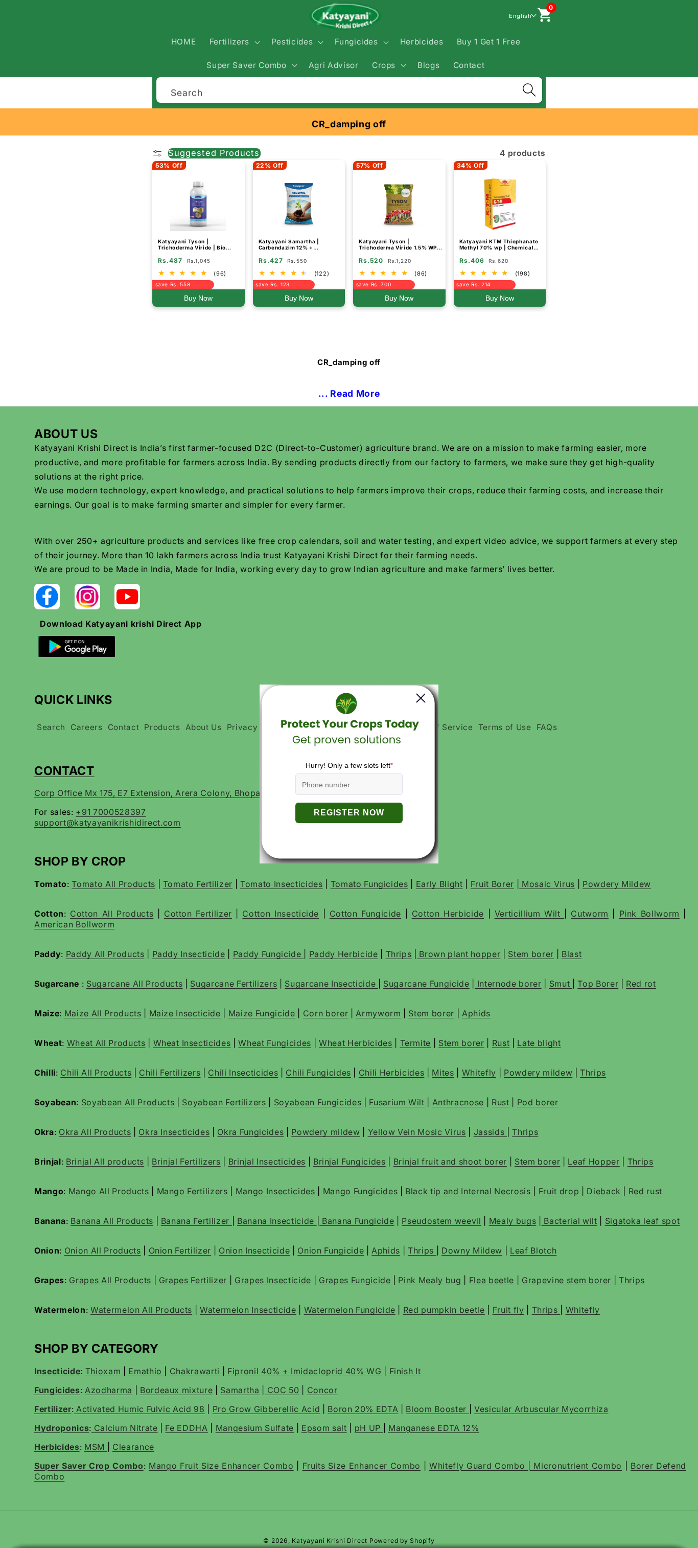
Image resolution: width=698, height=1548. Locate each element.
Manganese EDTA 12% (433, 1428)
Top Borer (597, 983)
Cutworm (590, 913)
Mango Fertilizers (192, 1191)
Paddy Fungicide (268, 954)
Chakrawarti (195, 1371)
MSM (95, 1447)
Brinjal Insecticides (267, 1161)
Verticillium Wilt (529, 913)
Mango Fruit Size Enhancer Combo (221, 1466)
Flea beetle (491, 1280)
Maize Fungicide (261, 1013)
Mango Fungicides (360, 1191)
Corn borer (325, 1013)
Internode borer (508, 983)
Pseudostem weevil (441, 1221)
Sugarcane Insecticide (331, 983)
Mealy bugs (513, 1221)
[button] (233, 42)
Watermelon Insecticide (248, 1310)
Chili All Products (95, 1072)
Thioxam (103, 1371)
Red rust (645, 1191)
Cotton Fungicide (365, 913)
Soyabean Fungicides (318, 1102)
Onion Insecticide (254, 1250)
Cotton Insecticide (280, 913)
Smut (560, 983)
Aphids (476, 1013)
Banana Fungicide (356, 1221)
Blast (571, 954)
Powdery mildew (538, 1072)
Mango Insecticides (275, 1191)
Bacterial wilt (569, 1221)
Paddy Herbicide (343, 954)
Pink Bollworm (649, 913)
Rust (501, 1043)
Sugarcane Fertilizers (233, 983)
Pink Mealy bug (429, 1280)
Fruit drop (559, 1191)
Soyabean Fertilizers (225, 1102)
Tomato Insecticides (281, 884)
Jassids (490, 1132)
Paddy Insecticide (188, 954)
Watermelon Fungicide (349, 1310)
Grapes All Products (110, 1280)
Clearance (133, 1447)
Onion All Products (102, 1250)
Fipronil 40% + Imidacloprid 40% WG (304, 1371)
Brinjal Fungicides (349, 1161)
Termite (415, 1043)
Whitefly (479, 1072)
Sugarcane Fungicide (426, 983)
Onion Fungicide (330, 1250)
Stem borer (531, 954)
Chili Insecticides (243, 1072)
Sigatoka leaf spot (642, 1221)
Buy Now (198, 298)
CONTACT (64, 770)
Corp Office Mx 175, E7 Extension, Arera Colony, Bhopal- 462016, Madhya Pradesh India (214, 793)
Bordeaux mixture (176, 1390)
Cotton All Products (111, 913)
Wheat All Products (106, 1043)
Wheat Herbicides (355, 1043)
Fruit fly (508, 1310)
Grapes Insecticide (273, 1280)
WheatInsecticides (192, 1043)
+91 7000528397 (111, 812)
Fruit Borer (492, 884)
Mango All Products (110, 1191)
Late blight (539, 1043)
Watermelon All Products (141, 1310)
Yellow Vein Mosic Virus (417, 1132)
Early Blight (439, 884)
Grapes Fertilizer (193, 1280)
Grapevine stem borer (566, 1280)
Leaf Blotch (533, 1250)
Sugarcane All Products (134, 983)
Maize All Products (103, 1013)
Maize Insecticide (185, 1013)
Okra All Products (95, 1132)
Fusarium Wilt (397, 1102)
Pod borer (538, 1102)
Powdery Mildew (617, 884)
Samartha (239, 1390)
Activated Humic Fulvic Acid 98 (139, 1409)
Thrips (399, 954)
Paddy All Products (105, 954)
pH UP (369, 1428)
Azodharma (108, 1390)
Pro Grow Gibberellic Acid (266, 1409)
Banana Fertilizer (196, 1221)
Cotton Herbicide (448, 913)
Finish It (405, 1371)
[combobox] (349, 88)
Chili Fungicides (318, 1072)
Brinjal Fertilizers (186, 1161)
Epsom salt (324, 1428)
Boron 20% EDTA (363, 1409)
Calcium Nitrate (124, 1428)
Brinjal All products (105, 1161)
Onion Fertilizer (180, 1250)
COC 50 (282, 1390)
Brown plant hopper (459, 954)
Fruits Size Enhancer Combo (362, 1466)
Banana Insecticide (277, 1221)
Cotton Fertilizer (198, 913)
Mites (443, 1072)
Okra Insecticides (174, 1132)
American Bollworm (74, 924)
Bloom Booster (437, 1409)
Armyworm (378, 1013)
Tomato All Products (113, 884)
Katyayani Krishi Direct (329, 1540)
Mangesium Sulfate (255, 1428)
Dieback (604, 1191)
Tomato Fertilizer (197, 884)
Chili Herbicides (392, 1072)
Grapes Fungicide (355, 1280)
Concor (322, 1390)
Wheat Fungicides (274, 1043)
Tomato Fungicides (369, 884)
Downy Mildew (471, 1250)
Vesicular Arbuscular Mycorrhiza (541, 1409)
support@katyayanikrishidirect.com (107, 822)
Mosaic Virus (547, 884)
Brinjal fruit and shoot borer (450, 1161)
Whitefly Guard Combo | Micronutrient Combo (525, 1466)
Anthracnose (458, 1102)
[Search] (529, 90)
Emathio (146, 1371)
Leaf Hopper (593, 1161)
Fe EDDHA (186, 1428)
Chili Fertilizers (169, 1072)
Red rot (641, 983)
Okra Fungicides (250, 1132)
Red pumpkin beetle (444, 1310)
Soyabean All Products (128, 1102)
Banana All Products (112, 1221)
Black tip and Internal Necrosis (467, 1191)
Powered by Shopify (402, 1540)
